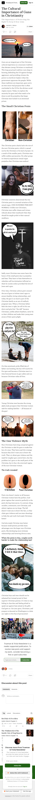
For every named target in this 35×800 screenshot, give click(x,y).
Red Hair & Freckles (10, 719)
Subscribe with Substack (19, 773)
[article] (17, 722)
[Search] (31, 713)
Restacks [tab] (14, 689)
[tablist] (10, 689)
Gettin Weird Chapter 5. (9, 721)
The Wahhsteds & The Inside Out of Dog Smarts (12, 732)
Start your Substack (12, 791)
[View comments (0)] (10, 32)
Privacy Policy (24, 781)
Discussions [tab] (16, 713)
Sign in (31, 3)
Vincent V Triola (11, 25)
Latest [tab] (9, 713)
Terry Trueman (17, 723)
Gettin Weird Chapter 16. (10, 736)
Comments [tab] (6, 689)
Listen (31, 26)
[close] (29, 739)
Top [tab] (4, 713)
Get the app (27, 791)
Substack (8, 796)
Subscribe (24, 3)
